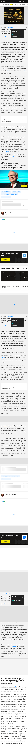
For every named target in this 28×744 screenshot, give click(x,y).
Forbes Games (8, 4)
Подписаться (6, 252)
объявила (6, 419)
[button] (26, 2)
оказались (14, 663)
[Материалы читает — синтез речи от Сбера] (22, 27)
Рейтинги (17, 4)
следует (3, 350)
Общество (24, 275)
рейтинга (14, 156)
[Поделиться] (24, 27)
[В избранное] (26, 27)
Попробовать (15, 36)
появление (23, 736)
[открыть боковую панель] (23, 2)
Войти (20, 1)
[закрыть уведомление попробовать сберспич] (22, 31)
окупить (8, 151)
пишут (14, 703)
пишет (7, 70)
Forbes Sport (4, 275)
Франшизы (22, 4)
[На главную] (3, 1)
